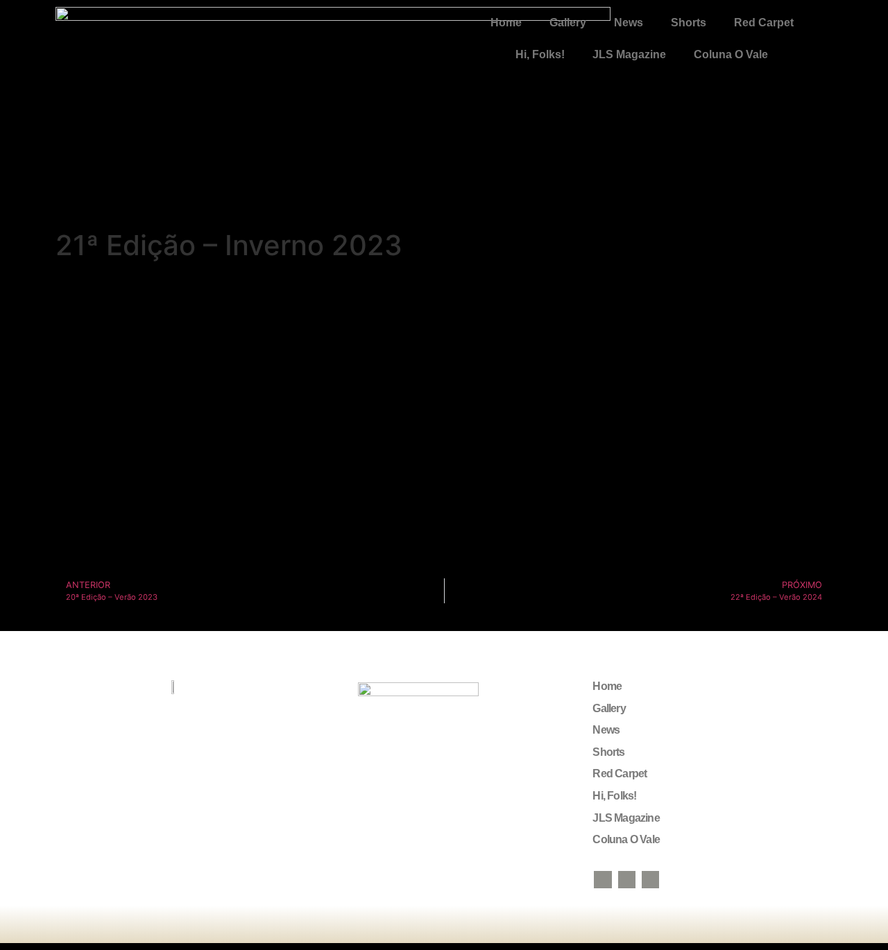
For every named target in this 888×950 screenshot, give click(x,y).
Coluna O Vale (731, 54)
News (628, 22)
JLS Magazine (629, 54)
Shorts (688, 22)
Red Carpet (764, 22)
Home (506, 22)
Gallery (567, 22)
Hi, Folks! (540, 54)
